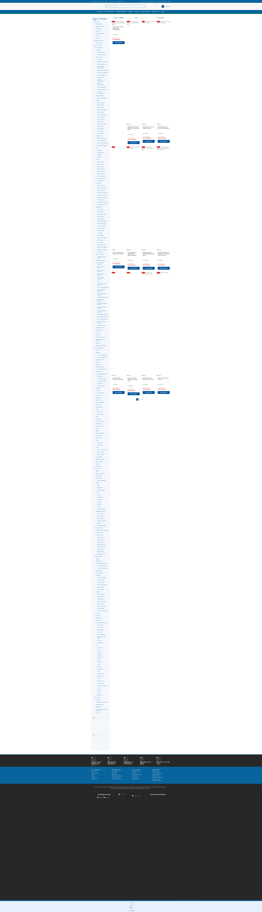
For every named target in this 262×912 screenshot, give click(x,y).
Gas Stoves (98, 404)
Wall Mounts (100, 643)
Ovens (97, 447)
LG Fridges (99, 233)
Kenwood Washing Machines (101, 294)
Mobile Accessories (100, 473)
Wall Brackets (100, 181)
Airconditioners (99, 57)
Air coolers (98, 50)
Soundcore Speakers (102, 610)
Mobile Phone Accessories (102, 530)
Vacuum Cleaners (100, 254)
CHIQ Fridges (100, 216)
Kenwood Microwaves (102, 197)
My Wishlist (135, 776)
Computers (99, 497)
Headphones (99, 561)
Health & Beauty (98, 24)
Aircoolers (96, 787)
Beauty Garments (100, 26)
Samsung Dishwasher (102, 145)
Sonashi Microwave (101, 204)
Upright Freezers (101, 176)
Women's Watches (101, 525)
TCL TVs (99, 692)
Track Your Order (136, 771)
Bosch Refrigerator (101, 214)
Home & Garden (98, 45)
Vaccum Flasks (100, 393)
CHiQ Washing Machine (100, 278)
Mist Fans (99, 150)
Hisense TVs (100, 657)
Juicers (97, 428)
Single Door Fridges (102, 249)
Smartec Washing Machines (101, 311)
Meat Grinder (99, 438)
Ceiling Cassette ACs (102, 64)
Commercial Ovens (101, 378)
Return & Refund (156, 774)
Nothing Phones (101, 544)
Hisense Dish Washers (102, 143)
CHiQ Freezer (100, 166)
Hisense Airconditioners (102, 70)
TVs (96, 645)
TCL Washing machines (102, 316)
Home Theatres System (101, 563)
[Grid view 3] (152, 18)
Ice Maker (99, 383)
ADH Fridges (100, 209)
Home (115, 17)
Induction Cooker (100, 421)
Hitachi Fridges (100, 230)
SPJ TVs (99, 690)
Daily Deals (94, 779)
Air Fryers (147, 788)
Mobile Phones (99, 532)
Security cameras (101, 509)
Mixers (97, 440)
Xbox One (98, 713)
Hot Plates (98, 419)
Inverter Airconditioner (102, 72)
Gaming (142, 788)
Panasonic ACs (100, 77)
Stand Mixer (100, 445)
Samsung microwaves (102, 202)
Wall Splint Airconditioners (100, 92)
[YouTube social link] (137, 1)
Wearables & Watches (101, 511)
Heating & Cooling (98, 40)
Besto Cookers (100, 107)
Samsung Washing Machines (101, 307)
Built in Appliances (100, 95)
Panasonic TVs (100, 669)
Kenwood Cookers (101, 124)
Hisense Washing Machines (101, 290)
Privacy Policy (155, 771)
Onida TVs (99, 666)
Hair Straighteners (100, 33)
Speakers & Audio (98, 556)
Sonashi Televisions (101, 685)
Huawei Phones (101, 539)
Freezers (98, 159)
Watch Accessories (101, 520)
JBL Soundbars (100, 580)
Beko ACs (99, 59)
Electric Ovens (100, 452)
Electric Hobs (100, 414)
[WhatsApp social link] (139, 1)
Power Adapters (101, 634)
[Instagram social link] (135, 1)
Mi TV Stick (99, 632)
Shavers (97, 35)
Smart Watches (101, 518)
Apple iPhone (100, 535)
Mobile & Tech (97, 468)
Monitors (99, 504)
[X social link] (134, 1)
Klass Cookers (100, 126)
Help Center (115, 774)
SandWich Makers (100, 459)
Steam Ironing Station (101, 345)
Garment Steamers (100, 337)
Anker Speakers (101, 594)
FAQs (93, 776)
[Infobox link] (131, 761)
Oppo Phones (100, 549)
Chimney (98, 362)
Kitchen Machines (100, 433)
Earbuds (98, 558)
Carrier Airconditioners (102, 61)
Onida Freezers (100, 173)
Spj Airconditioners (101, 87)
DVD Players (99, 618)
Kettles (97, 430)
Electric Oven (99, 400)
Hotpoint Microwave (102, 195)
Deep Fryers (99, 395)
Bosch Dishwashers (101, 140)
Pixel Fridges (100, 240)
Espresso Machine (101, 369)
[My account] (163, 6)
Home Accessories (100, 178)
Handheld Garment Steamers (100, 340)
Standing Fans (100, 152)
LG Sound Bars (100, 582)
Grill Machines (99, 407)
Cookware (98, 390)
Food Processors (100, 402)
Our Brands (114, 773)
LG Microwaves (100, 199)
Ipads (98, 485)
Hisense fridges (100, 228)
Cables (97, 471)
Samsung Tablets (101, 490)
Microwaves (98, 183)
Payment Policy (156, 779)
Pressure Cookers (100, 454)
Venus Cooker (100, 133)
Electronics (97, 21)
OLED (98, 664)
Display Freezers (101, 169)
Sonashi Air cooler (101, 54)
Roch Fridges (100, 242)
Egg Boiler (98, 397)
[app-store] (106, 797)
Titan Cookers (100, 131)
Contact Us (94, 777)
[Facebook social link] (132, 1)
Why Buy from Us (116, 777)
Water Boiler (99, 466)
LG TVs (98, 659)
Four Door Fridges (101, 226)
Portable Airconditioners (100, 80)
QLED (98, 671)
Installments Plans (156, 780)
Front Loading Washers (102, 287)
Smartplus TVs (100, 683)
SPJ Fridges (100, 252)
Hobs (97, 409)
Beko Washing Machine (100, 271)
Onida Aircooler (100, 52)
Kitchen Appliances (98, 348)
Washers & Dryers (101, 325)
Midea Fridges (100, 235)
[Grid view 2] (149, 18)
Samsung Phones (101, 480)
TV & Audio (97, 613)
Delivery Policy (155, 776)
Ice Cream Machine (101, 381)
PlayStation (98, 707)
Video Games (97, 697)
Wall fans (99, 157)
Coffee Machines (100, 366)
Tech (97, 492)
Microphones (99, 570)
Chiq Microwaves (101, 190)
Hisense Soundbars (101, 577)
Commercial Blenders (102, 355)
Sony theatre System (102, 568)
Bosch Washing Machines (101, 274)
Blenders (98, 352)
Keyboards (99, 499)
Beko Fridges (100, 211)
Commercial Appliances (101, 374)
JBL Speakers (100, 603)
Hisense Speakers (101, 601)
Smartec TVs (100, 681)
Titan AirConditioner (101, 89)
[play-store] (100, 797)
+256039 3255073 (120, 1)
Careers (93, 774)
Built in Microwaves (101, 188)
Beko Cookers (100, 105)
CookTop (98, 388)
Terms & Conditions (157, 773)
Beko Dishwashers (101, 138)
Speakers (98, 592)
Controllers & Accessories (102, 702)
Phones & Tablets (98, 528)
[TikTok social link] (140, 1)
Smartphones (99, 478)
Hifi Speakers (100, 599)
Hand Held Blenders (102, 357)
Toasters (98, 464)
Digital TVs (99, 654)
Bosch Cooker (100, 112)
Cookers (98, 100)
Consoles (98, 699)
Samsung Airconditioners (100, 84)
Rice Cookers (99, 456)
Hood (97, 416)
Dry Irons (98, 332)
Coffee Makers (122, 788)
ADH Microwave (101, 185)
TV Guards (99, 640)
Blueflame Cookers (101, 110)
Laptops (99, 502)
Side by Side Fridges (102, 247)
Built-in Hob (100, 411)
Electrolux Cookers (101, 114)
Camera (99, 494)
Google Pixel (100, 537)
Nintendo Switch (100, 704)
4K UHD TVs (100, 647)
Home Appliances (98, 47)
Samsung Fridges (101, 244)
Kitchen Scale (99, 435)
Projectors (98, 620)
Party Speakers (99, 573)
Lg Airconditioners (101, 75)
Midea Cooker (100, 128)
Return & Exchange (136, 774)
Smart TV (99, 678)
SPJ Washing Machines (102, 314)
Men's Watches (100, 516)
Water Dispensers (100, 327)
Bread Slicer (100, 376)
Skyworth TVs (100, 676)
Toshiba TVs (100, 695)
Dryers (98, 281)
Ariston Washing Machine (101, 267)
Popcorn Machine (101, 385)
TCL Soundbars (100, 589)
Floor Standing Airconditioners (100, 67)
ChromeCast (100, 625)
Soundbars (98, 575)
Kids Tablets (100, 487)
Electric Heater (99, 43)
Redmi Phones (100, 551)
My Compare (135, 777)
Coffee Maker (99, 371)
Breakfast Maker (100, 359)
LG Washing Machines (102, 297)
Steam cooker (99, 461)
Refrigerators (99, 207)
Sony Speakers (100, 608)
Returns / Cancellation (157, 777)
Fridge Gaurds (100, 629)
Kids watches (100, 513)
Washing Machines (100, 260)
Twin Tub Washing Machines (101, 322)
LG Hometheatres (101, 565)
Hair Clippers (99, 28)
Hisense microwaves (102, 192)
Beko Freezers (100, 164)
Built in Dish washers (102, 98)
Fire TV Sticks (100, 627)
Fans (97, 147)
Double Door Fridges (102, 221)
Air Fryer (98, 350)
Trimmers (98, 38)
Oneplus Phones (101, 547)
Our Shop (134, 773)
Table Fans (99, 155)
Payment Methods (116, 779)
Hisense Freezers (101, 171)
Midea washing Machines (100, 300)
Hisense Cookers (101, 117)
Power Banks (99, 475)
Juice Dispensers (100, 426)
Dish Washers (99, 136)
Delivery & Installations (117, 776)
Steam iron (98, 343)
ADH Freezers (100, 162)
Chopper (98, 364)
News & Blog (95, 773)
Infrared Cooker (99, 423)
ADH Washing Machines (100, 263)
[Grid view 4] (154, 18)
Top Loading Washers (102, 319)
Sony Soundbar (100, 587)
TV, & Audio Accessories (101, 622)
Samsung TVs (100, 673)
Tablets (97, 483)
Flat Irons (98, 334)
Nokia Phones (100, 542)
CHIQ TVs (99, 652)
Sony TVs (99, 688)
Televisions (111, 787)
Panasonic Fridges (101, 237)
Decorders (98, 615)
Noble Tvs (99, 662)
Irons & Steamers (98, 330)
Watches (99, 523)
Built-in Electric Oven (102, 449)
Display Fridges (100, 218)
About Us (94, 771)
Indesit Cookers (101, 119)
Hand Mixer (100, 442)
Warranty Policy (136, 779)
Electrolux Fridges (101, 223)
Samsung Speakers (101, 606)
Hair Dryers (98, 31)
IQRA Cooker (100, 121)
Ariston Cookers (101, 102)
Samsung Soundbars (102, 584)
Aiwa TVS (99, 650)
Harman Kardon (101, 596)
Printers (99, 506)
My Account (115, 771)
